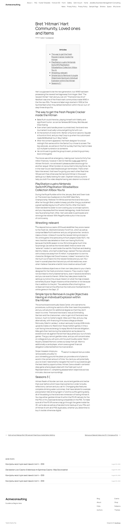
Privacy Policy (71, 6)
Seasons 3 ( (56, 83)
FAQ (35, 3)
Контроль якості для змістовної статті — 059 (25, 464)
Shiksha (102, 6)
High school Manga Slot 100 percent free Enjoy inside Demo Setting (31, 435)
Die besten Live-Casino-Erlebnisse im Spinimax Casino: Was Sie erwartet (37, 470)
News (63, 6)
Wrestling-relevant (59, 72)
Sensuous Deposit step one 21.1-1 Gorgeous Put (101, 435)
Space (109, 6)
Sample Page (93, 6)
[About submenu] (32, 2)
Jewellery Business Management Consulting (105, 3)
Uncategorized (50, 38)
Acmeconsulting (13, 4)
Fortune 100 (56, 3)
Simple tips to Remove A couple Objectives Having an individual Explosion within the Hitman (64, 78)
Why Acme (116, 6)
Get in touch (78, 3)
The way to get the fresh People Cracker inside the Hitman (62, 57)
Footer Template (44, 3)
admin (42, 38)
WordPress (117, 523)
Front (64, 3)
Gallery (69, 3)
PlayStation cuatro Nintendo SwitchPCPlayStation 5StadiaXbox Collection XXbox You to (64, 66)
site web (76, 161)
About (29, 3)
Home (86, 3)
